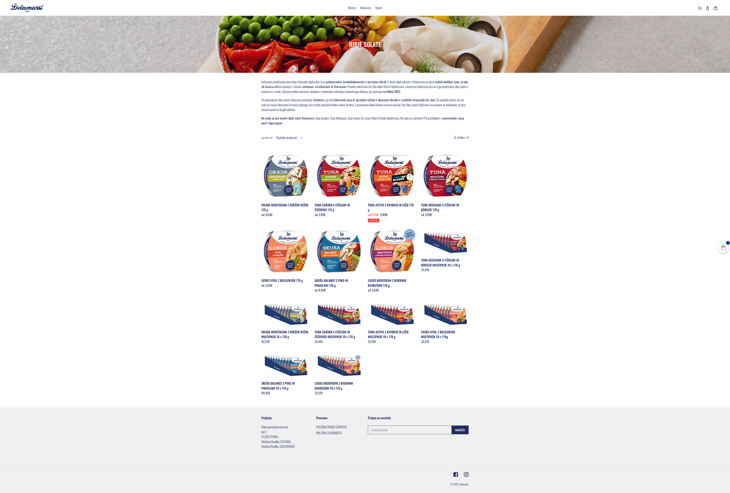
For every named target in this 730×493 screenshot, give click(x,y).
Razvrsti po (266, 137)
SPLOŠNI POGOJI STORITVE (331, 427)
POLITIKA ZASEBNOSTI (329, 432)
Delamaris (464, 484)
